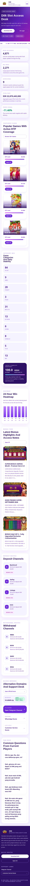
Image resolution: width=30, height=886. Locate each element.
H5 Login (22, 31)
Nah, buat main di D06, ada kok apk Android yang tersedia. (13, 778)
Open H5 (8, 162)
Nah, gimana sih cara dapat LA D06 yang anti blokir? (13, 766)
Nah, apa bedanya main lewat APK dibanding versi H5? (13, 789)
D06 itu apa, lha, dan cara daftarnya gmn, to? (13, 756)
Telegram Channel (6, 869)
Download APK (8, 30)
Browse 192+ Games (10, 136)
